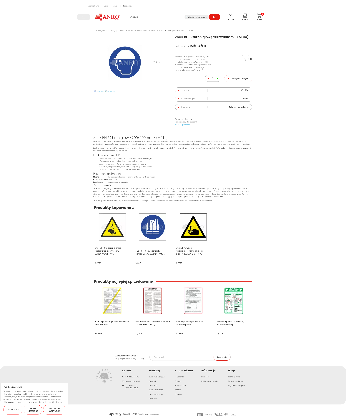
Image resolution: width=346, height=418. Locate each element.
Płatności (205, 377)
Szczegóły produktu (118, 31)
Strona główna (93, 6)
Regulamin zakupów (236, 385)
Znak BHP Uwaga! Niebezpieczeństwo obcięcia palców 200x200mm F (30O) (190, 251)
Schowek (178, 394)
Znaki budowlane (156, 390)
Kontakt (115, 6)
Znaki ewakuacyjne (157, 377)
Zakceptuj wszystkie (54, 409)
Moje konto (179, 377)
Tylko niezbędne (33, 409)
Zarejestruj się (180, 385)
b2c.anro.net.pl (131, 385)
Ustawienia (13, 409)
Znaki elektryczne (156, 394)
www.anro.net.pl (131, 388)
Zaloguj (178, 381)
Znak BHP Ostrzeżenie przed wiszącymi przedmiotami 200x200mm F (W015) (108, 251)
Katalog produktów (236, 381)
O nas (106, 6)
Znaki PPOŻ (153, 385)
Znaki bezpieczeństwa (137, 31)
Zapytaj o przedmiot (182, 125)
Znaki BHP (152, 31)
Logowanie (127, 6)
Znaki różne (153, 398)
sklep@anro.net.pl (132, 381)
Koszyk (178, 390)
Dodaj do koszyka (240, 78)
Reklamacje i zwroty (209, 381)
